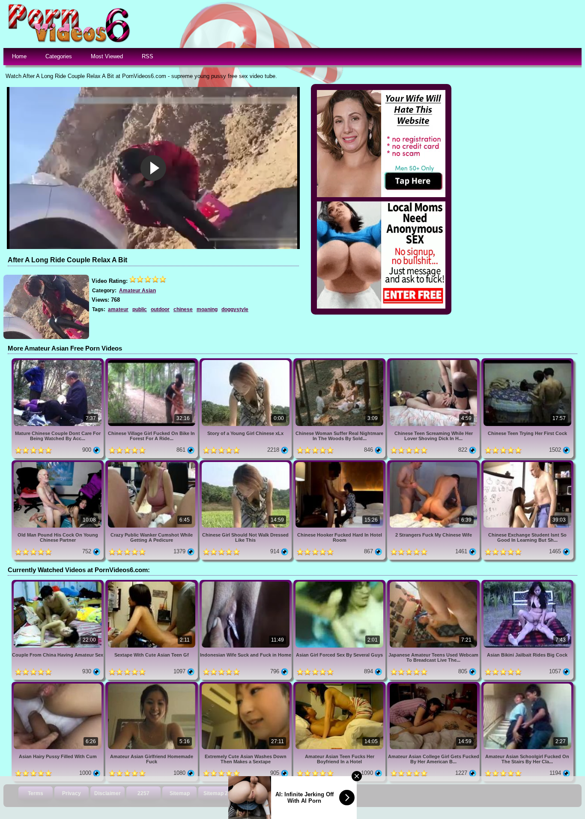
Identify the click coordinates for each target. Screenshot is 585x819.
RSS (147, 56)
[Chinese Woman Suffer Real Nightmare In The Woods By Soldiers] (340, 361)
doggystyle (234, 309)
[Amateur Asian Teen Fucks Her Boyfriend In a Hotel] (340, 685)
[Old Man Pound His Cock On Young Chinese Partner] (58, 463)
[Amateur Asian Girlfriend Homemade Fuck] (152, 685)
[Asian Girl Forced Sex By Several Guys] (340, 583)
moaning (207, 309)
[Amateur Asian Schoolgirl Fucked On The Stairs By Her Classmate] (527, 685)
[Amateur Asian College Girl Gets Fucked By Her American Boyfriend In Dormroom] (434, 685)
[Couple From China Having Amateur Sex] (58, 583)
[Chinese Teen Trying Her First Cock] (527, 361)
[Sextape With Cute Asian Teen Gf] (152, 583)
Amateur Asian (137, 291)
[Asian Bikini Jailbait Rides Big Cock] (527, 583)
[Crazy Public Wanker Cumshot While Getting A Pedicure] (152, 463)
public (139, 309)
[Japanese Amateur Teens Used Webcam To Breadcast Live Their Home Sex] (434, 583)
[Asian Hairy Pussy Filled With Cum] (58, 685)
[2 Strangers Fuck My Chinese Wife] (434, 463)
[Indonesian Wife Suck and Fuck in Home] (246, 583)
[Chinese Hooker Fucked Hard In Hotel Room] (340, 463)
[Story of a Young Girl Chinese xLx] (246, 361)
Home (19, 56)
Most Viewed (107, 56)
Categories (58, 56)
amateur (118, 309)
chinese (183, 309)
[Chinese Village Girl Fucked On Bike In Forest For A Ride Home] (152, 361)
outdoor (160, 309)
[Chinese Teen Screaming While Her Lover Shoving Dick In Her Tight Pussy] (434, 361)
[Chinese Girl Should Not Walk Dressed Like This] (246, 463)
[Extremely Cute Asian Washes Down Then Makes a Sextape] (246, 685)
